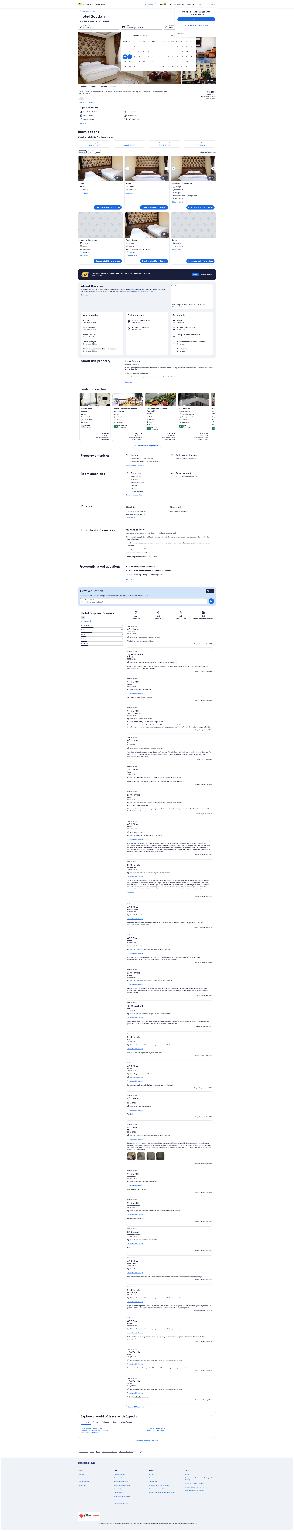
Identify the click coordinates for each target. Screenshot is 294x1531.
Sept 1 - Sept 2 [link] (129, 145)
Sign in (213, 4)
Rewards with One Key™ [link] (121, 1503)
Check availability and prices (107, 207)
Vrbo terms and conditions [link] (157, 1489)
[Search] (211, 601)
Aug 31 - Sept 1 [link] (94, 145)
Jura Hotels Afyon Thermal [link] (156, 1430)
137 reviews (85, 621)
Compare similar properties (148, 446)
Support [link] (187, 1474)
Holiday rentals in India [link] (121, 1481)
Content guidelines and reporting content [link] (162, 1492)
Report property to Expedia (148, 1441)
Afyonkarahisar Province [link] (109, 1452)
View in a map (177, 307)
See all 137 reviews (86, 102)
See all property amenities (135, 465)
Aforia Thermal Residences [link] (156, 1428)
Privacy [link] (151, 1474)
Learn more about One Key (196, 25)
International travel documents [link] (194, 1491)
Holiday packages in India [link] (122, 1485)
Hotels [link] (92, 1452)
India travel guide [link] (119, 1474)
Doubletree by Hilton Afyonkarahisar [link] (95, 1430)
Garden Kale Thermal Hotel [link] (92, 1428)
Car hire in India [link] (118, 1492)
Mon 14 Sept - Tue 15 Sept (136, 28)
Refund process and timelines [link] (194, 1483)
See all (81, 123)
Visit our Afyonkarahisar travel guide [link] (140, 291)
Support (190, 4)
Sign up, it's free (206, 274)
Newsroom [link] (81, 1489)
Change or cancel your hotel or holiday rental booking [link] (199, 1479)
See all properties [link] (88, 11)
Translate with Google (135, 693)
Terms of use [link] (153, 1481)
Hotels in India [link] (118, 1478)
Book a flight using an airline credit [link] (195, 1487)
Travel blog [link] (117, 1500)
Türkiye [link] (98, 1452)
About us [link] (81, 1474)
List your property (177, 4)
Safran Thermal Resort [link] (90, 1432)
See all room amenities (134, 495)
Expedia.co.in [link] (83, 1452)
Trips (199, 4)
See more (84, 295)
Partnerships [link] (82, 1485)
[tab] (86, 1422)
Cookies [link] (151, 1478)
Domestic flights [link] (119, 1489)
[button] (129, 47)
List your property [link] (83, 1481)
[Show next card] (214, 417)
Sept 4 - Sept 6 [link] (164, 145)
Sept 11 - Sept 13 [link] (199, 145)
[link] (196, 33)
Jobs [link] (79, 1478)
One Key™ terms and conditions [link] (159, 1485)
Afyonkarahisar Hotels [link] (126, 1452)
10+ (211, 80)
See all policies (131, 518)
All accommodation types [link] (122, 1496)
